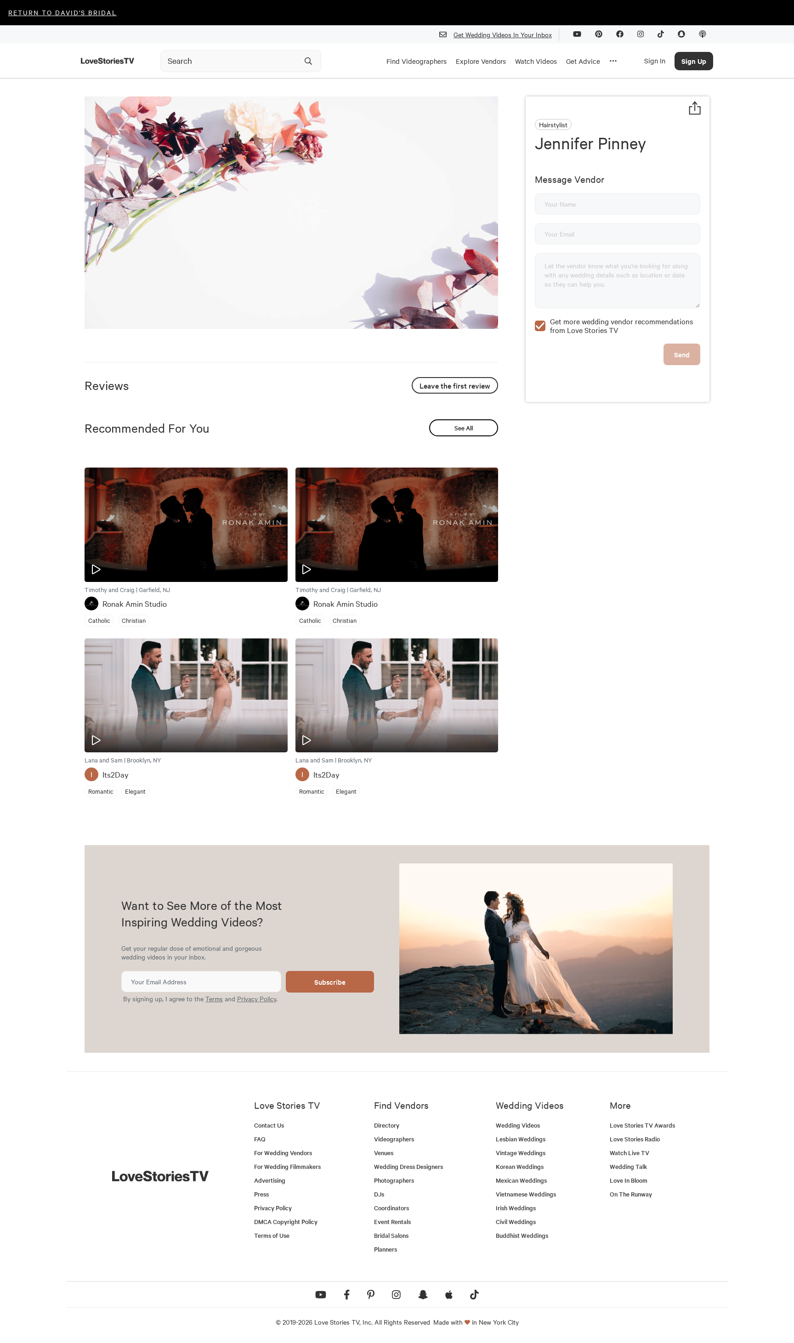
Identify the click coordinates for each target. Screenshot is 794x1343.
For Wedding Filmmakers (287, 1166)
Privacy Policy (256, 998)
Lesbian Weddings (520, 1138)
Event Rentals (392, 1221)
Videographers (394, 1138)
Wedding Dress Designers (408, 1166)
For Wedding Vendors (283, 1152)
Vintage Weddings (520, 1152)
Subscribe (330, 982)
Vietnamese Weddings (526, 1194)
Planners (385, 1249)
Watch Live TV (629, 1152)
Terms (214, 998)
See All (463, 427)
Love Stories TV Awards (642, 1125)
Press (261, 1194)
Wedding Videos (518, 1125)
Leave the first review (455, 385)
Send (682, 354)
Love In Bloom (628, 1180)
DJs (379, 1194)
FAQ (260, 1138)
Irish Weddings (516, 1207)
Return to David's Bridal (62, 12)
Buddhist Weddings (522, 1235)
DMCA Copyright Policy (286, 1221)
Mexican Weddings (521, 1180)
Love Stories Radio (635, 1138)
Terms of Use (271, 1235)
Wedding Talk (628, 1166)
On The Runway (631, 1194)
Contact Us (269, 1125)
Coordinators (391, 1207)
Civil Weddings (516, 1221)
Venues (383, 1152)
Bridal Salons (391, 1235)
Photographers (394, 1180)
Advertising (269, 1180)
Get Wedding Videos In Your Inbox (503, 34)
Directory (386, 1125)
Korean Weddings (520, 1166)
